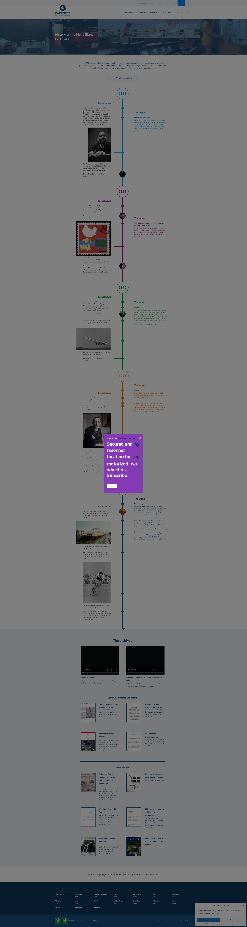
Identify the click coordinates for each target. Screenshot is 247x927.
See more (112, 486)
